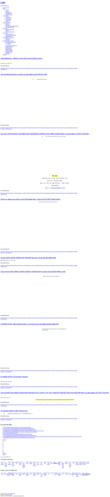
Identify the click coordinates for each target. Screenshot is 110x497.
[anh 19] (62, 474)
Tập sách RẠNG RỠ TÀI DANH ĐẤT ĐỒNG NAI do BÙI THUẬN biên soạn (19, 435)
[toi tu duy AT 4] (55, 475)
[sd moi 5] (2, 474)
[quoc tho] (16, 463)
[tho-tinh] (45, 463)
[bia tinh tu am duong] (77, 476)
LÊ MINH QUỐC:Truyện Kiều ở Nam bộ (14, 377)
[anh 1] (73, 474)
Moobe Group (9, 494)
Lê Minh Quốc (12, 493)
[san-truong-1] (66, 464)
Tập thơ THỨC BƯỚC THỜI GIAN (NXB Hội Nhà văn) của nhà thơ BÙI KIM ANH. (28, 258)
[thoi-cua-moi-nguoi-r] (34, 465)
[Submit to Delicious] (5, 68)
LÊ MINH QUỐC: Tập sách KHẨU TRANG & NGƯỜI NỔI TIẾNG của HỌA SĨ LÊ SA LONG (23, 430)
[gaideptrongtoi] (57, 463)
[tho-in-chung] (59, 464)
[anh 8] (48, 474)
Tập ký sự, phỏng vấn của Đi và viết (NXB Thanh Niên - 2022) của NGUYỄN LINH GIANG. (31, 199)
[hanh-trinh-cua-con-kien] (62, 467)
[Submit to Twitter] (64, 68)
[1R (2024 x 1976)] (59, 475)
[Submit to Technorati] (55, 68)
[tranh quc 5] (38, 474)
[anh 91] (30, 474)
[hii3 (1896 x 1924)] (45, 475)
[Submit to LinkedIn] (73, 68)
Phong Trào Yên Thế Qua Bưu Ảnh (10, 433)
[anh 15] (16, 474)
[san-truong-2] (30, 464)
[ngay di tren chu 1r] (34, 475)
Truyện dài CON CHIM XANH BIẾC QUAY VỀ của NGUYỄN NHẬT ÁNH (19, 429)
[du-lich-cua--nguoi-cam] (70, 466)
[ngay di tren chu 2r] (20, 475)
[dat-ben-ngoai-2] (2, 464)
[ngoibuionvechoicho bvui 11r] (87, 475)
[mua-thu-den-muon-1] (13, 465)
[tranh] (9, 472)
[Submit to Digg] (13, 68)
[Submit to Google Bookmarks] (33, 68)
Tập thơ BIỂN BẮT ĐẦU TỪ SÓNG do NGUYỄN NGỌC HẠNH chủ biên (19, 437)
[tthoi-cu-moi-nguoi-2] (80, 464)
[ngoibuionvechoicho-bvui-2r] (8, 475)
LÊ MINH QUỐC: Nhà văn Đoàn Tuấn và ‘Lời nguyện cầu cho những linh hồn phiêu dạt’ (30, 324)
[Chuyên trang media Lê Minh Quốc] (5, 5)
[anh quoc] (66, 474)
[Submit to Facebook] (22, 68)
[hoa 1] (52, 474)
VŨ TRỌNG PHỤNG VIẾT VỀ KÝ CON (14, 411)
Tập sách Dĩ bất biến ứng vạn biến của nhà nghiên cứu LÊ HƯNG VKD (24, 74)
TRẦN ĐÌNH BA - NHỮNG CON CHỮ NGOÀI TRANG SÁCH (21, 58)
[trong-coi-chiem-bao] (5, 466)
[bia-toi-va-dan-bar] (77, 464)
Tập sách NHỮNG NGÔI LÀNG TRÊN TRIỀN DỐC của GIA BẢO (17, 434)
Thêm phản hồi (4, 69)
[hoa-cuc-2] (87, 463)
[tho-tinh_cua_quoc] (54, 463)
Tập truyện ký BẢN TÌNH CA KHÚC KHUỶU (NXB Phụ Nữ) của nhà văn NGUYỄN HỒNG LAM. (33, 271)
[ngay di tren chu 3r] (27, 475)
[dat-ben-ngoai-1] (48, 464)
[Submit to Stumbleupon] (45, 68)
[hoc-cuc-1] (27, 463)
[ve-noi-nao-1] (41, 464)
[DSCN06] (88, 473)
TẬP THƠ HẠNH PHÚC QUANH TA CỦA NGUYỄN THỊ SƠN (17, 427)
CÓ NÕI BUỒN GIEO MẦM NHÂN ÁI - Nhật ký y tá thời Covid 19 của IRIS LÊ (20, 431)
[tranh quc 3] (23, 474)
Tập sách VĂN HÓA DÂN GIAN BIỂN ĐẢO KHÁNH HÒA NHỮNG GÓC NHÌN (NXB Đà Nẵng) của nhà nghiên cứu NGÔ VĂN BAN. (45, 134)
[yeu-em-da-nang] (20, 464)
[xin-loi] (73, 463)
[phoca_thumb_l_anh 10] (72, 475)
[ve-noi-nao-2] (38, 464)
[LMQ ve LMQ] (41, 476)
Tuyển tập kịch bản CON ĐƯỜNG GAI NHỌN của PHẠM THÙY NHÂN (18, 428)
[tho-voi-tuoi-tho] (9, 464)
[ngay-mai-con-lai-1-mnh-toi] (23, 467)
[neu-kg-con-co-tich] (84, 464)
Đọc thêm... (3, 128)
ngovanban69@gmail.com (57, 188)
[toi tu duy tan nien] (13, 475)
